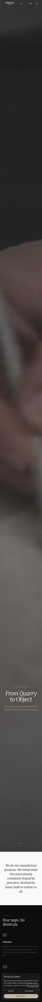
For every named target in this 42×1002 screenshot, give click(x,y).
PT (27, 3)
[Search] (21, 3)
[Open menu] (37, 3)
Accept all (21, 996)
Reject (11, 991)
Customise (29, 991)
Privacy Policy (33, 985)
